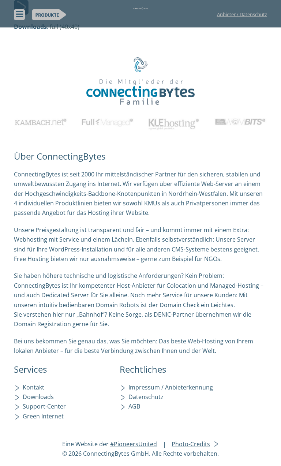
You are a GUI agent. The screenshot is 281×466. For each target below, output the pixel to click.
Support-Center (44, 406)
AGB (134, 406)
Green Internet (43, 416)
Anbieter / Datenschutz (242, 14)
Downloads (38, 397)
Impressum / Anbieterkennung (170, 387)
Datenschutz (146, 397)
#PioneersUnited (133, 444)
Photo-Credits (191, 444)
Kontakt (33, 387)
